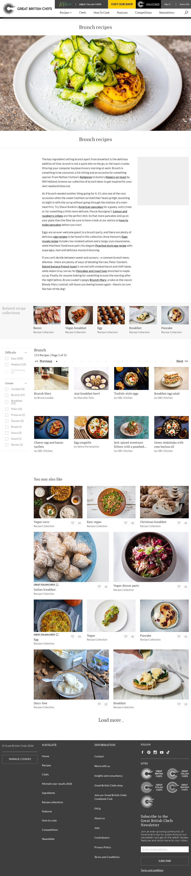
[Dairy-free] (71, 674)
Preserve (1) (18, 415)
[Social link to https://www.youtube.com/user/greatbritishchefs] (161, 752)
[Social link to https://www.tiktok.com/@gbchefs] (168, 752)
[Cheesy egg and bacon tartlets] (51, 427)
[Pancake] (164, 616)
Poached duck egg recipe (110, 245)
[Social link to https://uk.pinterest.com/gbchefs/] (149, 752)
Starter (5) (17, 444)
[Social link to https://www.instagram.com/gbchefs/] (155, 752)
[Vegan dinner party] (151, 557)
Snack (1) (16, 438)
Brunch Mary (98, 280)
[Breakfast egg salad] (171, 378)
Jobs (97, 827)
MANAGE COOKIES (20, 759)
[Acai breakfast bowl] (91, 378)
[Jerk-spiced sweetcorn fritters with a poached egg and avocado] (131, 427)
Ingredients (48, 792)
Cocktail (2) (17, 389)
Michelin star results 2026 (57, 783)
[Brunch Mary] (51, 378)
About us (99, 818)
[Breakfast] (151, 674)
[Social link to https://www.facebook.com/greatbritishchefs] (142, 752)
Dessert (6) (17, 421)
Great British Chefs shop (108, 785)
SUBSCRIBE (165, 861)
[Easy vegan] (111, 502)
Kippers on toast (116, 177)
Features (47, 811)
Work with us (102, 766)
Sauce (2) (16, 432)
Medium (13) (18, 364)
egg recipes (60, 236)
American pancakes (90, 206)
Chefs (45, 774)
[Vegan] (111, 616)
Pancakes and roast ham (91, 271)
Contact (99, 756)
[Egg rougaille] (91, 427)
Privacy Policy (102, 847)
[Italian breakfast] (71, 557)
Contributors (102, 837)
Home (45, 756)
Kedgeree (86, 177)
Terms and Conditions (107, 856)
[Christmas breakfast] (164, 502)
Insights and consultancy (108, 775)
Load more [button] (109, 720)
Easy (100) (17, 358)
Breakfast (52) (16, 402)
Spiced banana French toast (59, 266)
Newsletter (48, 838)
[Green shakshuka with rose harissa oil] (171, 427)
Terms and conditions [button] (152, 870)
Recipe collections (52, 802)
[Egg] (58, 616)
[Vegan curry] (58, 502)
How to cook (49, 820)
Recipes (46, 765)
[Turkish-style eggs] (131, 378)
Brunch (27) (18, 395)
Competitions (50, 829)
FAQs (97, 808)
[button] (66, 13)
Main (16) (16, 409)
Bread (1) (16, 427)
